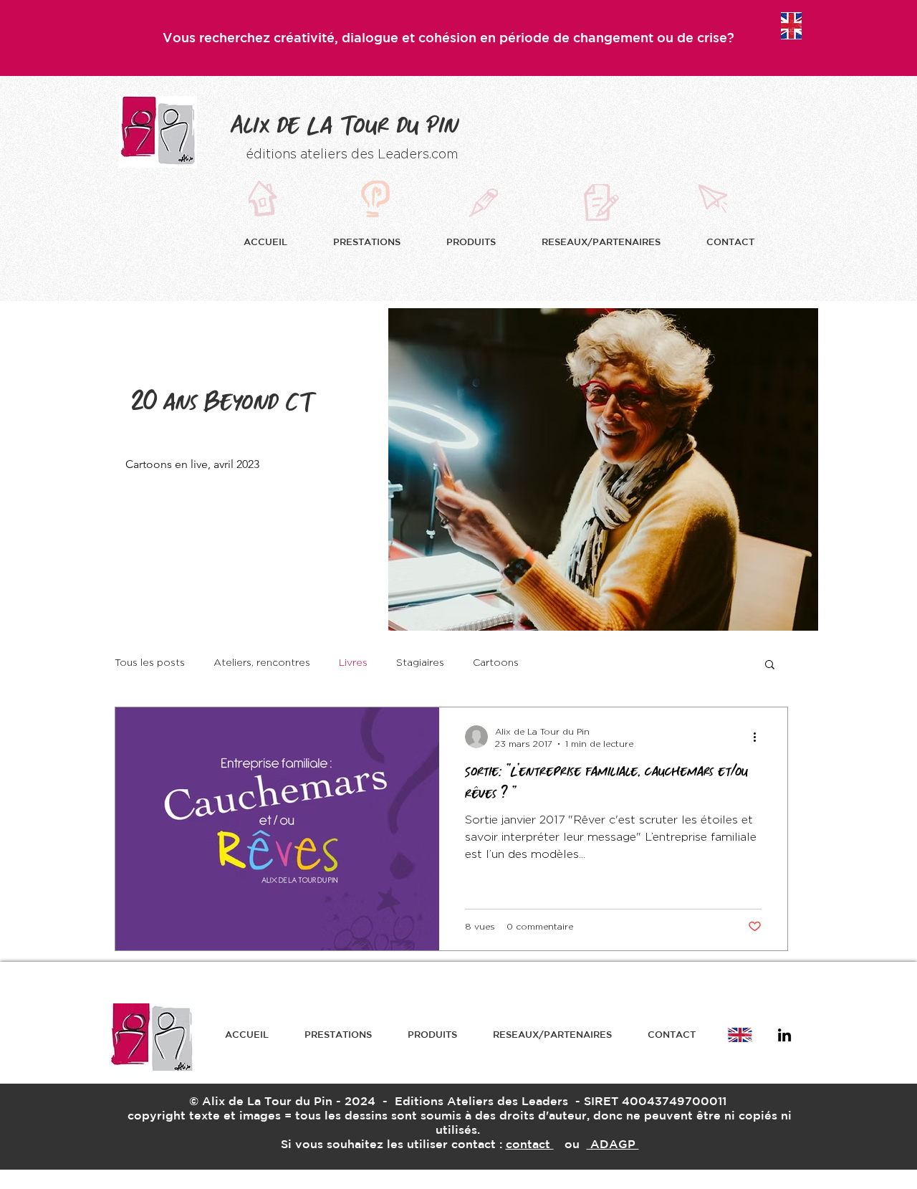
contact (530, 1143)
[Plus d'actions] (759, 736)
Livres (353, 663)
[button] (379, 242)
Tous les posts (150, 663)
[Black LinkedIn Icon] (784, 1035)
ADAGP (613, 1143)
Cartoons (496, 663)
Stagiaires (420, 663)
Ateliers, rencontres (261, 663)
